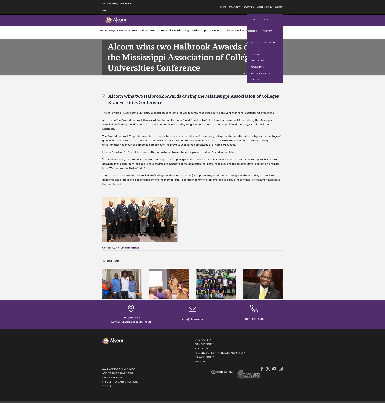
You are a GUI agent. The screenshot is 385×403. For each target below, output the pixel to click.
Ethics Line (201, 348)
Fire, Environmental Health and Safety (220, 353)
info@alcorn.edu (192, 319)
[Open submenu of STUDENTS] (277, 54)
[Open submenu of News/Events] (277, 67)
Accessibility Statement (117, 373)
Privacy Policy (204, 357)
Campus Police (204, 344)
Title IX (106, 386)
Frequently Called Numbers (120, 381)
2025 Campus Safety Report (120, 369)
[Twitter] (268, 369)
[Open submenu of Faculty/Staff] (277, 61)
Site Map (200, 361)
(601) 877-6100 (254, 319)
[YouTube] (274, 369)
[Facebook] (262, 369)
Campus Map (203, 339)
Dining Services (112, 377)
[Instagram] (281, 369)
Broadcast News (130, 247)
